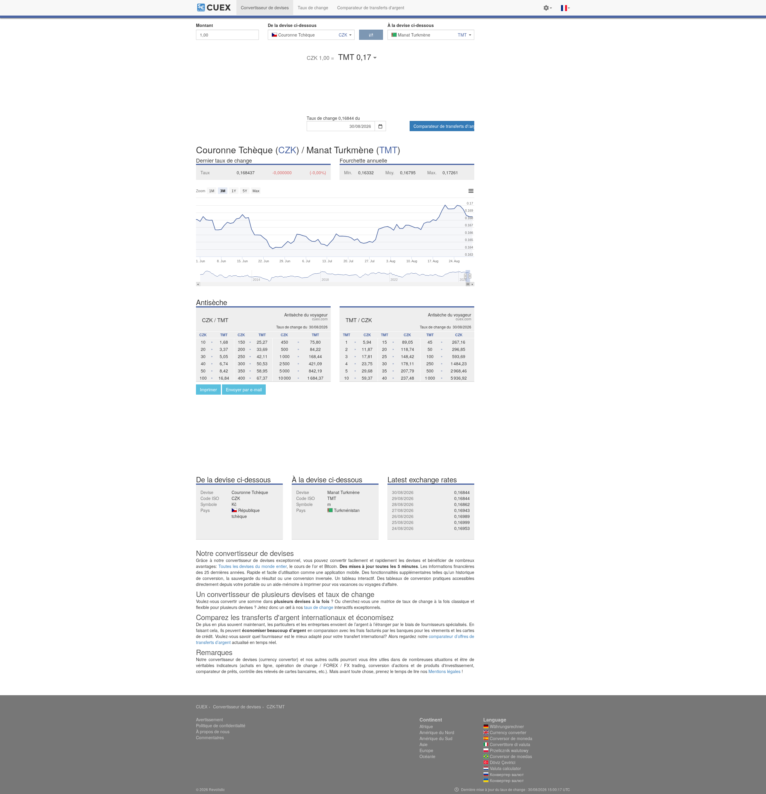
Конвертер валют (506, 774)
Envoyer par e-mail (244, 390)
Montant (204, 25)
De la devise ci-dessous (292, 25)
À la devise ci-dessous (410, 25)
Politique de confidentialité (220, 725)
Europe (426, 750)
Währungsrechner (506, 726)
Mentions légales (444, 671)
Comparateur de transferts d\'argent (444, 126)
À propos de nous (213, 731)
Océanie (427, 756)
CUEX (201, 707)
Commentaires (210, 737)
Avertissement (209, 719)
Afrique (426, 726)
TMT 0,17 (355, 56)
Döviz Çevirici (502, 762)
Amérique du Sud (436, 738)
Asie (424, 744)
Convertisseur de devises (237, 707)
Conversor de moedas (510, 756)
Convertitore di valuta (509, 744)
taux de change (318, 607)
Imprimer (208, 390)
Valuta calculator (505, 768)
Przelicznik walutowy (508, 750)
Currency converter (507, 732)
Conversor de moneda (510, 738)
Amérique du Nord (437, 732)
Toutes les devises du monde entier (252, 566)
